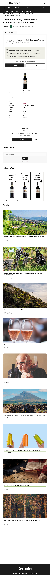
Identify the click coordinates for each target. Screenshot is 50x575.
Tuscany (25, 103)
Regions (34, 8)
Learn (39, 8)
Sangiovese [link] (31, 13)
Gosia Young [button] (7, 240)
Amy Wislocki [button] (7, 382)
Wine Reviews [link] (10, 13)
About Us (15, 573)
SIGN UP (25, 158)
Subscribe (10, 8)
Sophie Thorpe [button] (7, 523)
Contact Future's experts (24, 573)
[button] (10, 32)
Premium (27, 8)
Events (11, 11)
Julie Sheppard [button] (7, 452)
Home (4, 13)
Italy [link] (16, 13)
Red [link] (26, 13)
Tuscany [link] (21, 13)
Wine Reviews (18, 8)
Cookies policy (34, 573)
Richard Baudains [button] (8, 277)
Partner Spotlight (26, 11)
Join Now (15, 65)
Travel (44, 8)
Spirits (6, 11)
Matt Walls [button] (7, 312)
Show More (24, 161)
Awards (17, 11)
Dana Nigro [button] (7, 487)
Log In (35, 65)
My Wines (6, 26)
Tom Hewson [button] (7, 347)
